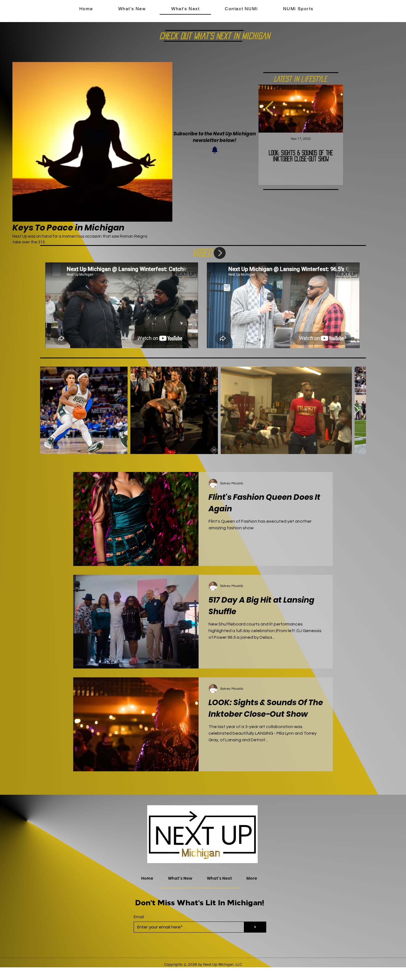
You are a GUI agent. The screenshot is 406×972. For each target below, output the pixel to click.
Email (139, 917)
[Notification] (214, 150)
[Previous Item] (269, 108)
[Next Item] (356, 410)
